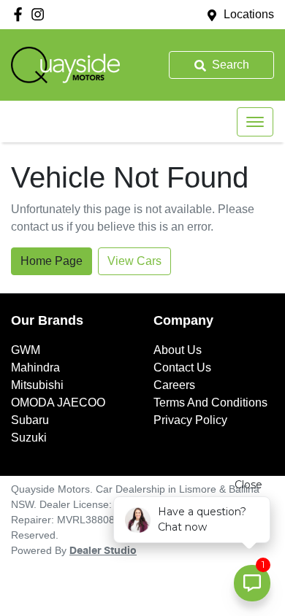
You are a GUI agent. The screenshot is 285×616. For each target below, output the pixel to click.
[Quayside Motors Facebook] (21, 14)
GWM (25, 350)
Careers (174, 385)
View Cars (134, 261)
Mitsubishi (37, 385)
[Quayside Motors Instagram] (40, 14)
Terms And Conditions (210, 402)
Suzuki (29, 437)
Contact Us (182, 367)
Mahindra (35, 367)
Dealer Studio (103, 551)
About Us (177, 350)
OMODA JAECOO (58, 402)
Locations (249, 14)
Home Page (51, 261)
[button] (255, 121)
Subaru (30, 420)
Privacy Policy (190, 420)
